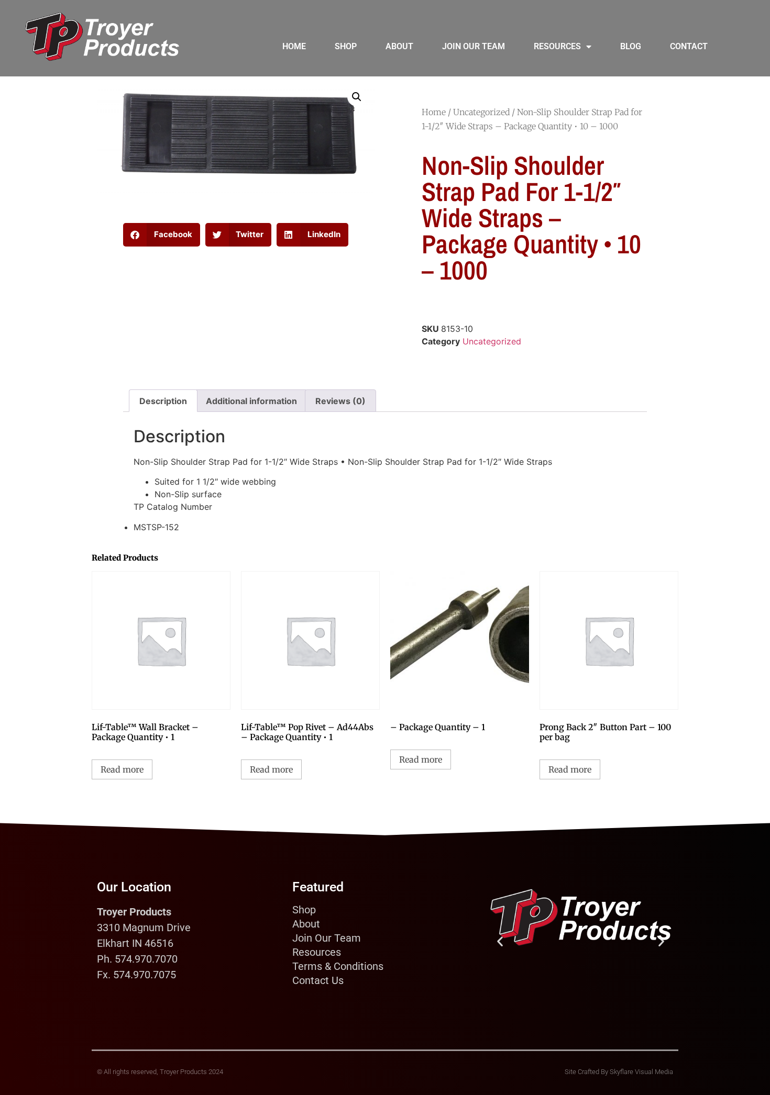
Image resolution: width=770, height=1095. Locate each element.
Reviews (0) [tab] (340, 401)
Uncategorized (481, 112)
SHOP (346, 46)
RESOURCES (557, 46)
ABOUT (399, 46)
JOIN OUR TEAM (473, 46)
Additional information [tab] (251, 401)
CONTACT (689, 46)
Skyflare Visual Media (641, 1072)
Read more (122, 769)
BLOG (630, 46)
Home (434, 112)
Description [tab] (163, 401)
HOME (294, 46)
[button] (356, 96)
